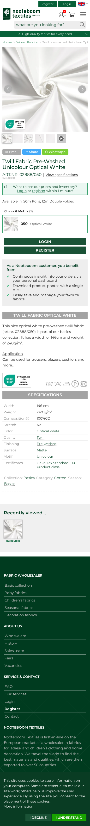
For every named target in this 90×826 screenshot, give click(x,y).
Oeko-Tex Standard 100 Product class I (56, 465)
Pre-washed (46, 444)
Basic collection (18, 585)
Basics (29, 478)
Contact (12, 716)
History (11, 643)
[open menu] (83, 14)
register (38, 191)
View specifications (62, 175)
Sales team (14, 650)
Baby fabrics (15, 592)
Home (7, 42)
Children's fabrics (20, 600)
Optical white (48, 431)
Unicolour (45, 456)
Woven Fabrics (27, 42)
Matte (42, 450)
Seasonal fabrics (19, 607)
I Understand (69, 817)
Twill (40, 437)
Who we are (15, 636)
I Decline (38, 817)
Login (67, 4)
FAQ (9, 686)
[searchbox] (50, 25)
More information (18, 806)
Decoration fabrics (21, 615)
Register (48, 4)
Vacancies (13, 665)
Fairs (9, 658)
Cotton (60, 478)
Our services (15, 694)
